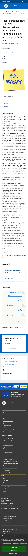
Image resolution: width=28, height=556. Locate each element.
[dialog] (14, 545)
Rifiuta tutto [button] (14, 550)
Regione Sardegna (6, 1)
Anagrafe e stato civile (8, 438)
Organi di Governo (7, 419)
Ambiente (5, 466)
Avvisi (4, 483)
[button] (14, 553)
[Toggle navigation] (3, 6)
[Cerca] (25, 6)
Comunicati (5, 480)
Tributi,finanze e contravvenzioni (10, 463)
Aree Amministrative (8, 421)
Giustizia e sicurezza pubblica (10, 461)
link (1, 544)
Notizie (12, 12)
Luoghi (4, 489)
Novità (7, 12)
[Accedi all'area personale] (22, 1)
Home (3, 12)
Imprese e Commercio (8, 445)
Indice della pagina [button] (8, 96)
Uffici (4, 423)
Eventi (4, 491)
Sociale (18, 12)
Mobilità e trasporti (7, 452)
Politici (4, 427)
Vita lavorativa (6, 443)
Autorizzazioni (6, 470)
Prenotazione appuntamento (9, 516)
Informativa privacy (7, 531)
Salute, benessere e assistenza (10, 468)
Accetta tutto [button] (14, 547)
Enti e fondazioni (7, 425)
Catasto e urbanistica (8, 449)
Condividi (5, 53)
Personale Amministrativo (9, 429)
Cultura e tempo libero (8, 440)
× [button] (26, 535)
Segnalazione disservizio (8, 518)
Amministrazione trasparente (10, 529)
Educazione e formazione (9, 459)
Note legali (5, 533)
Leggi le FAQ (6, 520)
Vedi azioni (12, 53)
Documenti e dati (7, 432)
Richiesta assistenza (8, 523)
